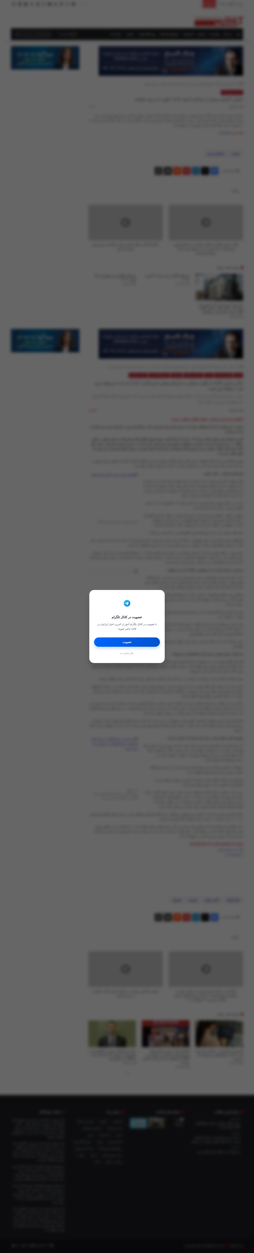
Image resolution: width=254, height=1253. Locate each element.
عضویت (127, 642)
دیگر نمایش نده (127, 653)
